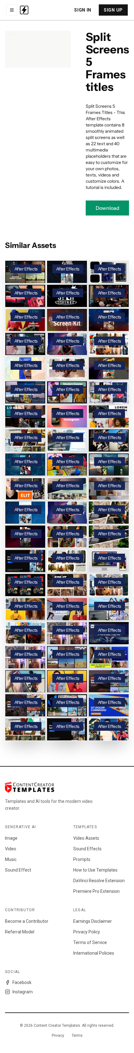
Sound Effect (18, 870)
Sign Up (113, 9)
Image (11, 838)
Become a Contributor (26, 921)
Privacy (58, 1035)
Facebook (21, 982)
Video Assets (86, 838)
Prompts (81, 859)
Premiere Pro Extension (96, 891)
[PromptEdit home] (24, 10)
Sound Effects (87, 848)
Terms (77, 1035)
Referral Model (19, 931)
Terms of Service (90, 942)
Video (10, 848)
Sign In (82, 9)
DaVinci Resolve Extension (99, 880)
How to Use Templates (95, 870)
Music (11, 859)
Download (107, 208)
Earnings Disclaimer (92, 921)
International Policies (93, 953)
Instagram (22, 991)
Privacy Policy (86, 931)
